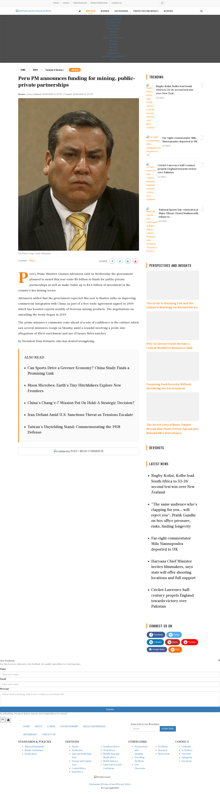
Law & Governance (113, 38)
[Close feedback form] (219, 660)
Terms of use (109, 784)
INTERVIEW (168, 11)
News (35, 69)
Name (3, 669)
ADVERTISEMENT (69, 726)
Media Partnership (99, 3)
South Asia (77, 750)
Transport (113, 53)
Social (113, 47)
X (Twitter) (187, 750)
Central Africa (79, 768)
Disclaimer (94, 784)
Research (162, 750)
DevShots (163, 746)
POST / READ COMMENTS (87, 451)
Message (4, 688)
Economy (113, 25)
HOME (26, 726)
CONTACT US (49, 734)
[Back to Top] (2, 719)
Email (3, 679)
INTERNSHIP (30, 734)
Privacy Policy (124, 784)
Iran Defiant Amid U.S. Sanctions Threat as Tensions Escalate (80, 414)
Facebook (158, 634)
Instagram (187, 757)
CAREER (51, 726)
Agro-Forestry (113, 16)
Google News (158, 649)
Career (66, 3)
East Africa (77, 771)
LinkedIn (157, 642)
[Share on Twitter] (120, 261)
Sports (113, 50)
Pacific (75, 746)
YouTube (186, 753)
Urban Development (113, 56)
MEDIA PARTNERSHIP (94, 726)
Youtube (191, 642)
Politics (113, 35)
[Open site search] (201, 11)
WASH (113, 59)
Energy (113, 32)
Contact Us (117, 3)
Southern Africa (111, 746)
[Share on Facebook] (112, 261)
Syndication (31, 753)
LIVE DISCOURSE (121, 11)
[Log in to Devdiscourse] (162, 2)
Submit (110, 709)
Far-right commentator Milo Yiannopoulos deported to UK (171, 544)
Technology (113, 22)
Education (113, 29)
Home (23, 69)
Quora (174, 642)
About (56, 3)
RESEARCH (105, 11)
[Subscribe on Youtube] (135, 261)
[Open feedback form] (8, 720)
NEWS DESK (91, 11)
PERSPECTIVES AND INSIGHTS (145, 11)
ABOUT (38, 726)
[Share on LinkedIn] (127, 261)
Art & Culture (113, 19)
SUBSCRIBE (168, 728)
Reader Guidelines (34, 750)
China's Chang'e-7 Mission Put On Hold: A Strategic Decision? (81, 402)
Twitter (176, 634)
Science (113, 44)
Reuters (21, 94)
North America (110, 761)
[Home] (79, 11)
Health (113, 41)
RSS (177, 649)
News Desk (163, 753)
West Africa (109, 750)
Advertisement (80, 3)
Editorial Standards (34, 746)
